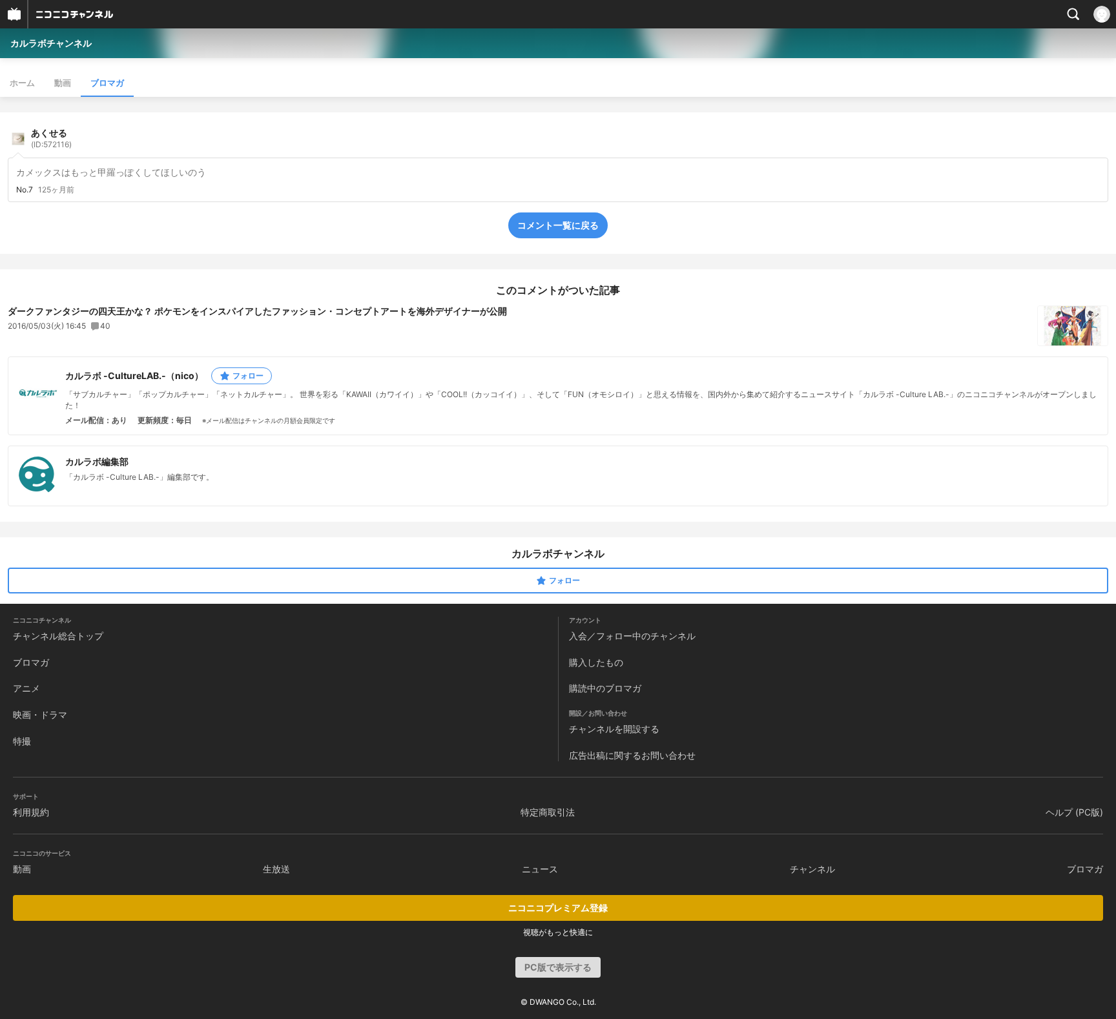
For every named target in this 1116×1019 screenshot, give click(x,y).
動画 (62, 82)
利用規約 (31, 812)
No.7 (24, 190)
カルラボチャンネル (51, 42)
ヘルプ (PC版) (1074, 812)
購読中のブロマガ (605, 688)
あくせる (51, 138)
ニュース (540, 868)
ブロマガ (107, 82)
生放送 (276, 868)
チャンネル (812, 868)
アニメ (26, 688)
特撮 (22, 741)
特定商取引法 (548, 812)
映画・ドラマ (40, 714)
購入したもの (596, 662)
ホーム (22, 82)
